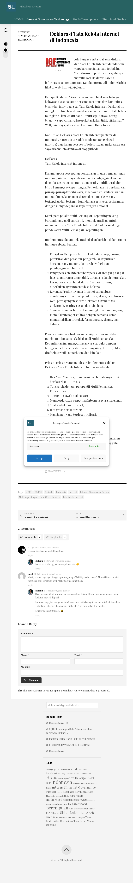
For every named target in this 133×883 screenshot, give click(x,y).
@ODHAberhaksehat (62, 769)
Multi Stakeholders (50, 497)
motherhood (54, 799)
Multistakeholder (72, 799)
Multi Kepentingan (28, 497)
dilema (85, 769)
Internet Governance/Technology (48, 19)
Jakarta (59, 792)
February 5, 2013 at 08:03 (58, 590)
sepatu (57, 813)
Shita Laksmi (71, 812)
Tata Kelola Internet (73, 497)
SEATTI (50, 813)
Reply (30, 555)
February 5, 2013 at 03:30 (49, 574)
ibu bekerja (77, 778)
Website (25, 666)
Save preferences (93, 458)
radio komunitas (75, 808)
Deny (66, 458)
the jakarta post (78, 817)
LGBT (91, 792)
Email (78, 655)
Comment (27, 633)
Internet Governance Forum (94, 492)
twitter (56, 821)
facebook (51, 773)
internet (73, 492)
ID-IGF (38, 492)
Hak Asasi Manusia (83, 773)
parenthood (79, 804)
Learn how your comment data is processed (85, 690)
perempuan (57, 808)
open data (55, 804)
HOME (18, 19)
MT (29, 547)
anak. (75, 769)
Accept (39, 458)
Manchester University (55, 796)
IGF (48, 783)
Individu (49, 492)
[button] (104, 423)
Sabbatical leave (88, 808)
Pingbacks (58, 537)
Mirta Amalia (76, 795)
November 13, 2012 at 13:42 (58, 560)
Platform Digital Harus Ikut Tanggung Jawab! (72, 738)
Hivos (51, 777)
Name (25, 655)
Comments (32, 537)
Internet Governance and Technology (28, 36)
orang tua (66, 804)
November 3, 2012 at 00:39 (47, 547)
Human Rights (63, 778)
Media (66, 796)
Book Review (118, 19)
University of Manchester (73, 821)
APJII (28, 492)
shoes (84, 813)
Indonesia (61, 492)
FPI (59, 773)
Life (104, 19)
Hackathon (71, 773)
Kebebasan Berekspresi (75, 791)
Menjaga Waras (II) (58, 723)
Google (63, 773)
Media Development (85, 19)
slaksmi (39, 560)
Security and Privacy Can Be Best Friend (69, 744)
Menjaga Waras (56, 751)
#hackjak (50, 769)
